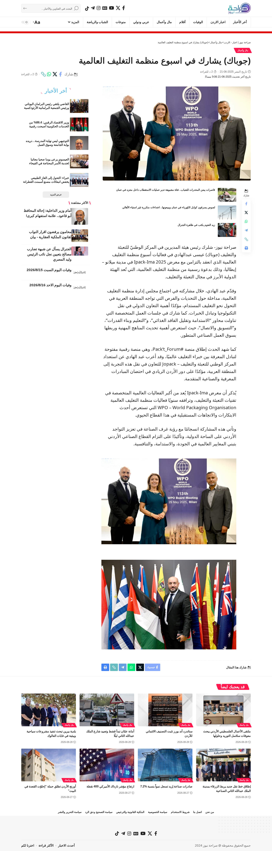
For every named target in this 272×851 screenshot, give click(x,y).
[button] (37, 22)
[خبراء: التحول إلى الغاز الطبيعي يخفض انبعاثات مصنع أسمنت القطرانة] (79, 180)
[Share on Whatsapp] (49, 74)
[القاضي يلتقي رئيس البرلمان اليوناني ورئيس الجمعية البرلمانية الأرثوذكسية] (79, 106)
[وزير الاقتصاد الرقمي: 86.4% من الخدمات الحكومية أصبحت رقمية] (79, 124)
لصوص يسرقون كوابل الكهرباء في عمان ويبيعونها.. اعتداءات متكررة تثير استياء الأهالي (168, 207)
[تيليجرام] (93, 8)
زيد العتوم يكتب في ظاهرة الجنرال (196, 224)
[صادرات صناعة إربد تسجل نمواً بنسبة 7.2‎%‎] (165, 765)
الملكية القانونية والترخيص (130, 812)
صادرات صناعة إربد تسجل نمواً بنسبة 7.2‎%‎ (166, 786)
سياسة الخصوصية (157, 812)
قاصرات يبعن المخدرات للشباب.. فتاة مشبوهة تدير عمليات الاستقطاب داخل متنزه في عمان (165, 189)
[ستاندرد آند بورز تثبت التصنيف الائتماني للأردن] (165, 710)
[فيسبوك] (123, 8)
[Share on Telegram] (246, 230)
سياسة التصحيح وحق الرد (99, 812)
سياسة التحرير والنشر (70, 812)
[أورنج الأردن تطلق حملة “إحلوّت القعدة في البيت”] (48, 765)
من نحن (209, 812)
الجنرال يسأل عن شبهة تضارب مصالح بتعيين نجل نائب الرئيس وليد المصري (49, 254)
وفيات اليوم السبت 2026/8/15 (49, 270)
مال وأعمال (242, 50)
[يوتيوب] (111, 8)
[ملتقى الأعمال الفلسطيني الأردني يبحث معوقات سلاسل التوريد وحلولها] (223, 710)
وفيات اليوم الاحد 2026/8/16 (50, 285)
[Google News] (104, 8)
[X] (118, 8)
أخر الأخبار (56, 91)
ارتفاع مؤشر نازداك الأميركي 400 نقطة (110, 786)
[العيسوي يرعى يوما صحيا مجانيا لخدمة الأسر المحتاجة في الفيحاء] (79, 161)
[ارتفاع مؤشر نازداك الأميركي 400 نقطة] (107, 765)
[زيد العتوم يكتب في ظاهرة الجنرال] (227, 230)
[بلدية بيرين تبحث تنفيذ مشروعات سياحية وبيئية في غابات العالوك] (48, 710)
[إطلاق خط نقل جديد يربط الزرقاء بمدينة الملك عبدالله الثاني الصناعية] (223, 765)
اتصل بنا (197, 812)
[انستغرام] (98, 8)
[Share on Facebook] (60, 74)
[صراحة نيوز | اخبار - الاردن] (239, 8)
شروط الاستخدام (180, 812)
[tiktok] (87, 8)
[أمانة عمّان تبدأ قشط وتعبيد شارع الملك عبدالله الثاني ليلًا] (107, 710)
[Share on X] (54, 74)
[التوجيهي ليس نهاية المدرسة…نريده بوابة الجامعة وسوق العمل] (79, 143)
